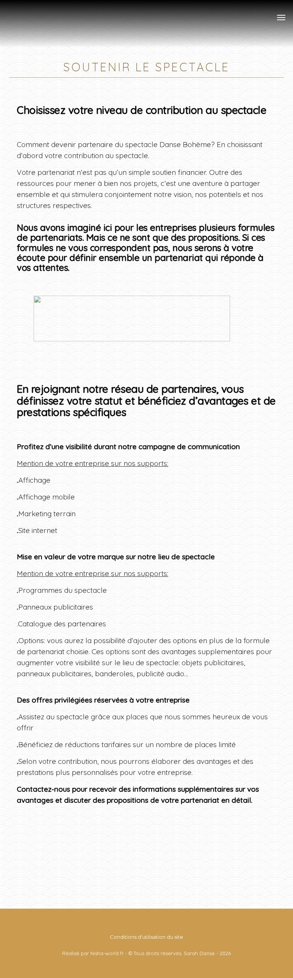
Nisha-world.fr (107, 953)
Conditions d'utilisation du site (146, 937)
